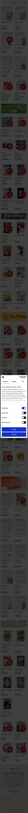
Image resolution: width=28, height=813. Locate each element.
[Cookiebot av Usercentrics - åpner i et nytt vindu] (19, 377)
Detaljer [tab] (14, 381)
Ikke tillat (14, 434)
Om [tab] (23, 381)
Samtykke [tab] (5, 381)
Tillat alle (14, 429)
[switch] (24, 413)
